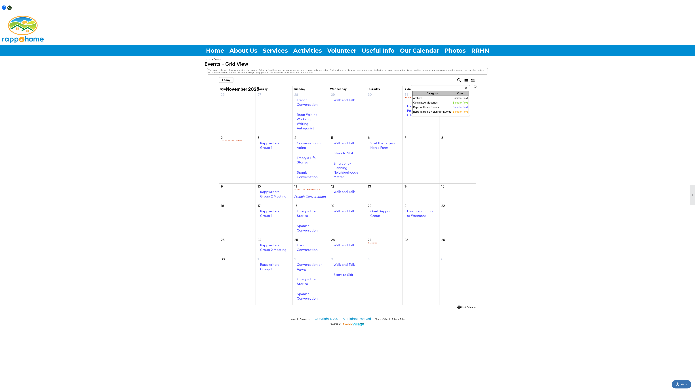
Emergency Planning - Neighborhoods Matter (346, 170)
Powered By (336, 324)
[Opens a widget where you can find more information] (681, 384)
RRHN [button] (480, 50)
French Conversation (307, 101)
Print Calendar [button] (468, 307)
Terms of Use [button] (381, 319)
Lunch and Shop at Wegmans (420, 213)
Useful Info (378, 50)
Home (215, 50)
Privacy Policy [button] (398, 319)
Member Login (687, 8)
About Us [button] (243, 50)
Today (226, 80)
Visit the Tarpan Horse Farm (382, 145)
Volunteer (341, 50)
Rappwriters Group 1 (269, 145)
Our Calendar (419, 50)
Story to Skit (343, 153)
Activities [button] (307, 50)
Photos (455, 50)
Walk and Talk (344, 99)
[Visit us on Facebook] (4, 7)
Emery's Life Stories (306, 159)
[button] (472, 80)
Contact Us (305, 319)
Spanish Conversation (307, 174)
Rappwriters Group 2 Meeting (273, 193)
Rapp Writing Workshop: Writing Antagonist (307, 121)
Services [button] (275, 50)
